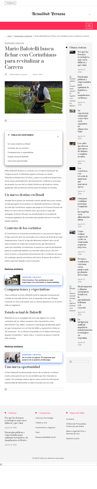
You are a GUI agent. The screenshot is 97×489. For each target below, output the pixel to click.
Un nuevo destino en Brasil (19, 144)
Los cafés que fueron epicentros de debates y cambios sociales (83, 150)
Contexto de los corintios (18, 148)
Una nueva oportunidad (17, 161)
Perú (37, 432)
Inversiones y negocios (14, 43)
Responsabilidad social (45, 437)
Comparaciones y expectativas (20, 152)
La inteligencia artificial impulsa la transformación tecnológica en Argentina (85, 328)
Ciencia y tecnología (44, 418)
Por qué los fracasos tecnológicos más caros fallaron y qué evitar (83, 59)
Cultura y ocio (41, 422)
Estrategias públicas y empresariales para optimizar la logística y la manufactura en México (84, 87)
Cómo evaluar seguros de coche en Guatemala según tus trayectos (83, 239)
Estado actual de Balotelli (18, 157)
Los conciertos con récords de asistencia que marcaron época (83, 177)
